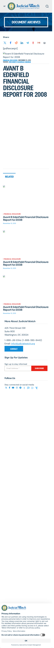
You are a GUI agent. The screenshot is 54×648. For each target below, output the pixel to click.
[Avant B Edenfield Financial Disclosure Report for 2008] (26, 198)
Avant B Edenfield (18, 62)
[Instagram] (17, 387)
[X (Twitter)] (6, 387)
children (28, 62)
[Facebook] (9, 387)
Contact (13, 349)
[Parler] (29, 387)
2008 (10, 62)
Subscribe (39, 368)
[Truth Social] (36, 387)
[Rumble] (33, 387)
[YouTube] (13, 387)
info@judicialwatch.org (23, 343)
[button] (4, 6)
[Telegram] (21, 387)
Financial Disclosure (10, 60)
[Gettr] (25, 387)
